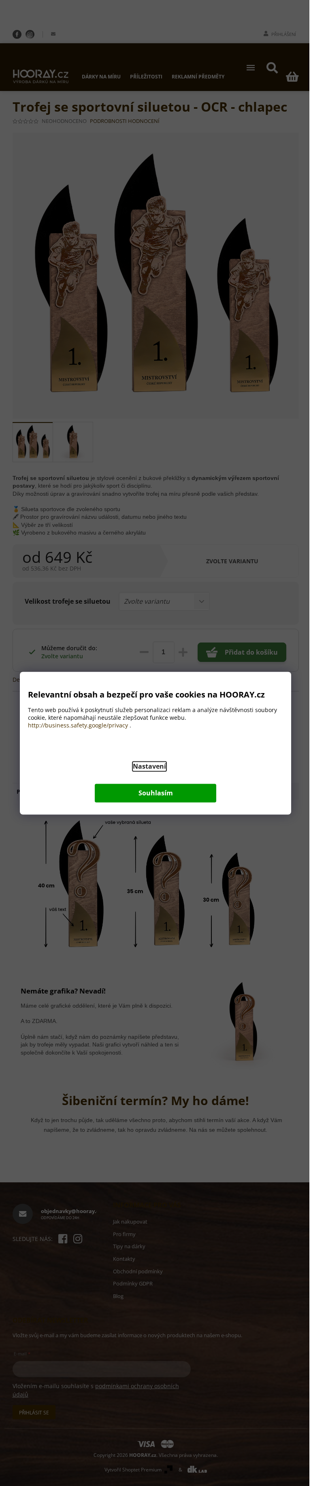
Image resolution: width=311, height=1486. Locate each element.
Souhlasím (155, 792)
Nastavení (149, 766)
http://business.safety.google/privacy (78, 725)
